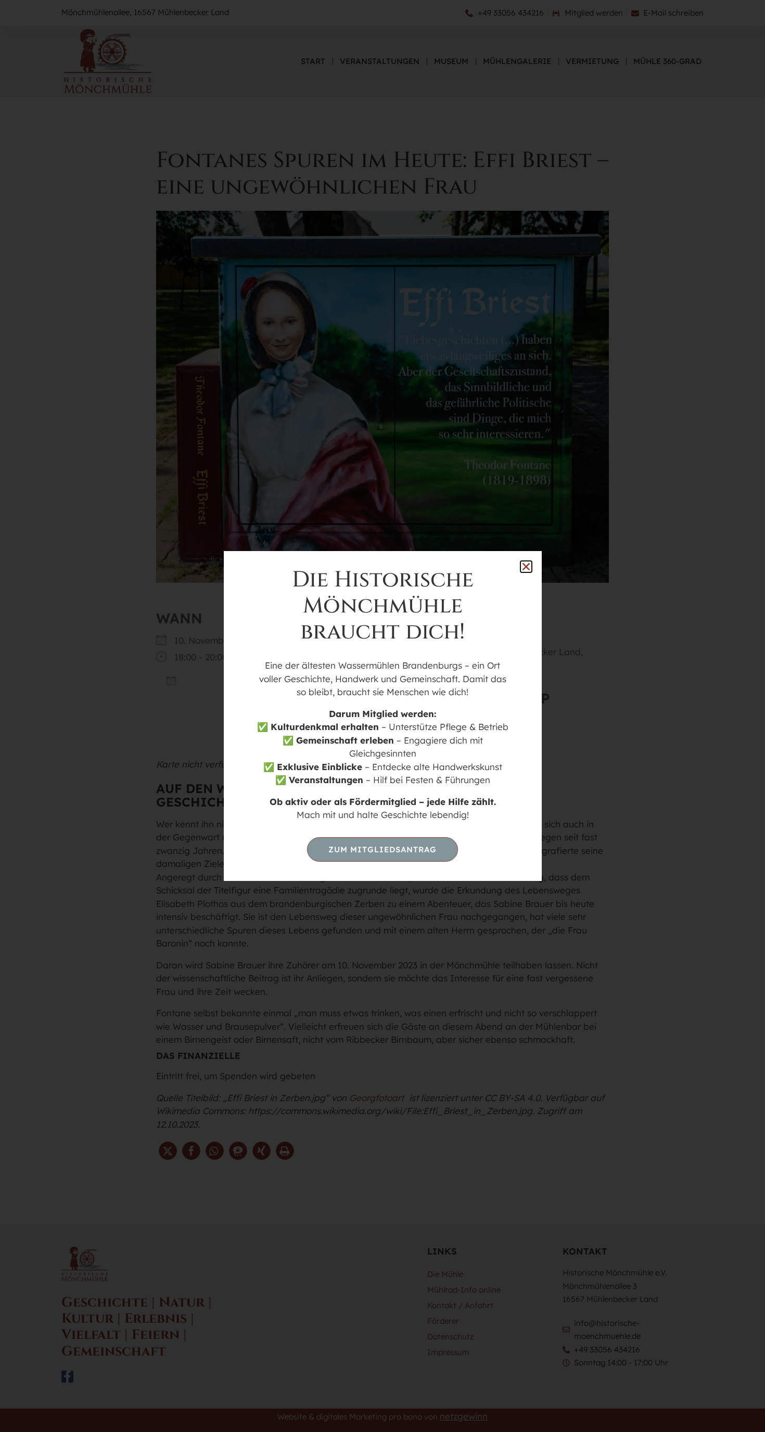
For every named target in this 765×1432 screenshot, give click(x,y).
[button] (526, 566)
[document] (382, 716)
